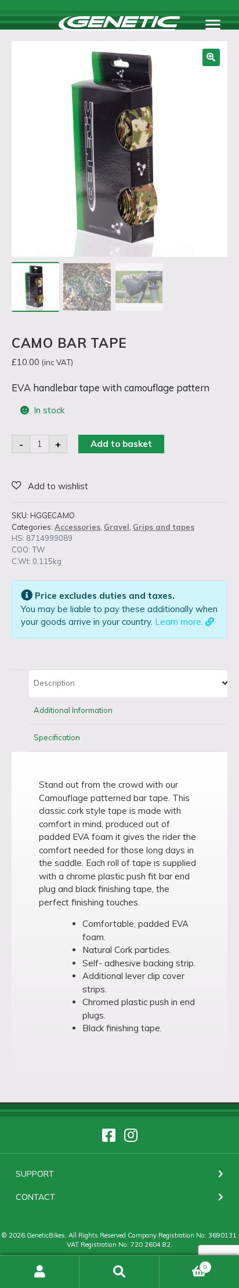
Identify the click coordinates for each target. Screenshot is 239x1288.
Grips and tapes (163, 527)
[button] (211, 57)
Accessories (77, 527)
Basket (184, 1263)
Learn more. (180, 621)
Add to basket (121, 443)
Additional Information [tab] (73, 710)
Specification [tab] (57, 737)
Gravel (116, 527)
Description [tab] (54, 682)
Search (119, 1272)
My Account (39, 1272)
